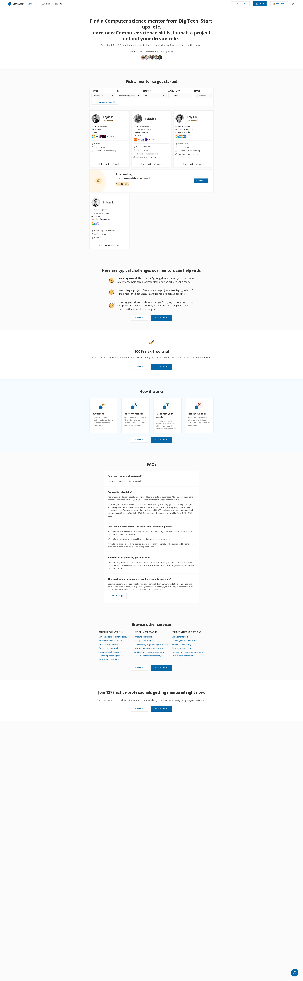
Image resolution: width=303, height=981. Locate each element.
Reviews (58, 3)
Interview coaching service (110, 640)
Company (147, 91)
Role (119, 91)
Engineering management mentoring (188, 652)
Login (262, 4)
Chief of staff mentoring (182, 655)
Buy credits (280, 4)
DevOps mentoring (142, 640)
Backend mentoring (143, 636)
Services (32, 3)
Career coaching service (109, 648)
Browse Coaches (161, 318)
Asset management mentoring (148, 655)
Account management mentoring (149, 648)
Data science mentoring (182, 648)
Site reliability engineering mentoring (151, 644)
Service (94, 91)
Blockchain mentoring (181, 644)
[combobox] (103, 95)
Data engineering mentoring (184, 640)
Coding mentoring (180, 636)
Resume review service (108, 644)
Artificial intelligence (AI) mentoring (150, 652)
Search (197, 91)
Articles (46, 3)
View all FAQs (117, 596)
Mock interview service (108, 659)
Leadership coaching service (110, 655)
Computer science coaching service (113, 636)
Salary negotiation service (109, 652)
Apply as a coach (240, 4)
